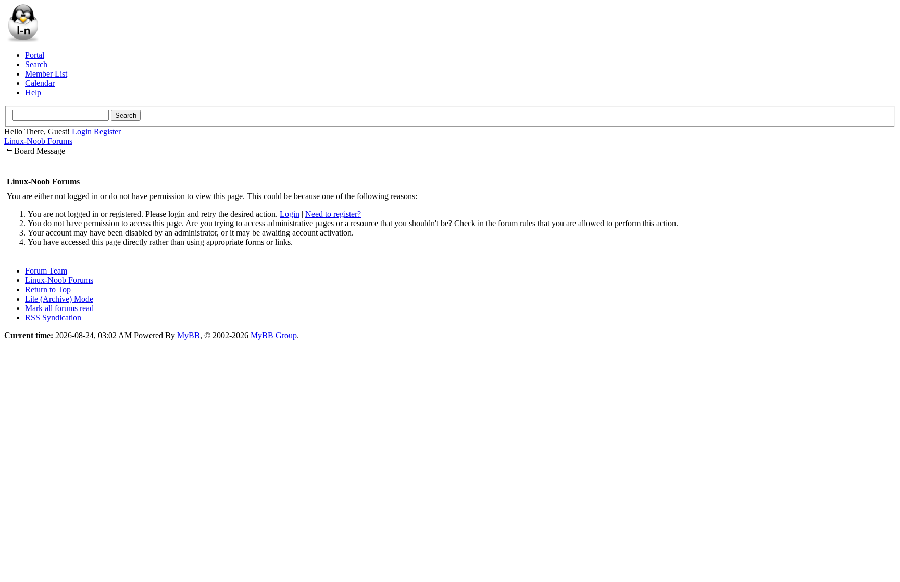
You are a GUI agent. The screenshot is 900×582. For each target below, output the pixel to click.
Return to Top (48, 289)
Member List (46, 73)
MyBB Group (274, 335)
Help (33, 92)
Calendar (40, 83)
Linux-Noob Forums (38, 141)
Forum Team (46, 270)
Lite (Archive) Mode (59, 298)
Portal (34, 55)
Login (82, 131)
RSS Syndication (53, 317)
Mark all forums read (59, 308)
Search (36, 64)
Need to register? (333, 213)
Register (107, 131)
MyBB (188, 335)
